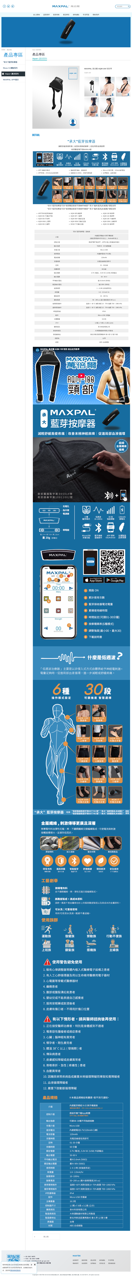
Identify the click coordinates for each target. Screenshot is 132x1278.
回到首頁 (102, 1263)
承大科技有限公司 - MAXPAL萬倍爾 (66, 6)
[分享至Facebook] (4, 6)
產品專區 (66, 14)
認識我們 (46, 14)
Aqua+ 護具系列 (12, 74)
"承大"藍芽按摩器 (10, 62)
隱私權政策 (111, 1263)
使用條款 (93, 1263)
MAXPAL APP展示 (11, 80)
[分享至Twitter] (8, 6)
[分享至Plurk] (12, 6)
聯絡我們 (96, 14)
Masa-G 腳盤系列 (10, 68)
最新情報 (56, 14)
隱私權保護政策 (15, 1270)
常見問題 (86, 14)
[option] (56, 97)
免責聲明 (84, 1263)
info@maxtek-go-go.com (40, 1261)
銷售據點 (76, 14)
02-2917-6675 (30, 1256)
